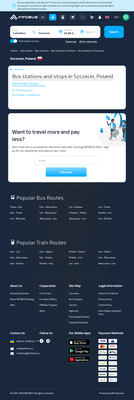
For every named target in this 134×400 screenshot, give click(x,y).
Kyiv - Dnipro (46, 257)
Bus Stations (75, 299)
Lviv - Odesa (104, 251)
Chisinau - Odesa (77, 212)
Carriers (73, 304)
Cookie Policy (105, 304)
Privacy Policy (105, 299)
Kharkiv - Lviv (105, 212)
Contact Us (17, 333)
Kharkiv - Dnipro (77, 251)
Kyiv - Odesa (46, 251)
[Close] (119, 5)
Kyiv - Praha (16, 212)
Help (12, 304)
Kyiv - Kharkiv (17, 263)
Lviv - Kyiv (74, 263)
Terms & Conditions (108, 293)
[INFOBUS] (24, 17)
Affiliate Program (48, 304)
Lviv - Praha (104, 206)
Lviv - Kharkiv (105, 218)
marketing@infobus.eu (28, 353)
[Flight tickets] (72, 17)
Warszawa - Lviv (77, 218)
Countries (74, 293)
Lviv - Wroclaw (17, 218)
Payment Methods (78, 322)
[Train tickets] (62, 17)
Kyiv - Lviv (15, 251)
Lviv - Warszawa (48, 212)
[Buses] (52, 17)
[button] (82, 17)
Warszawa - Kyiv (48, 218)
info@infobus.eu (25, 348)
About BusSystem (19, 293)
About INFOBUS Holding (22, 299)
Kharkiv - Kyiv (46, 263)
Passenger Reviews (79, 316)
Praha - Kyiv (16, 206)
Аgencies (74, 310)
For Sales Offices (48, 299)
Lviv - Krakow (76, 206)
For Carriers (45, 293)
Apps (42, 310)
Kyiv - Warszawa (48, 206)
